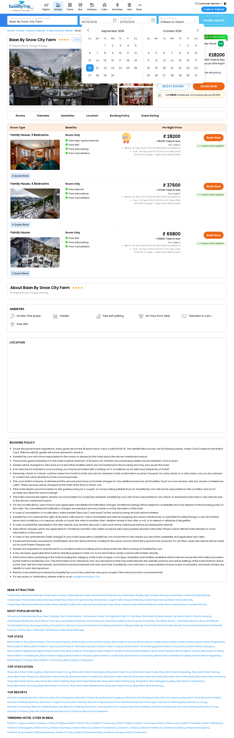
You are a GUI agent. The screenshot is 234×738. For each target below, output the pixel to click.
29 (105, 75)
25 (128, 68)
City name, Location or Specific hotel (30, 18)
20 (89, 68)
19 (135, 60)
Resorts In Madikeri (140, 706)
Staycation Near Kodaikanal (85, 676)
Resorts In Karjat (16, 697)
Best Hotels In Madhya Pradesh (173, 655)
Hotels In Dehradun (135, 732)
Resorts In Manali (74, 706)
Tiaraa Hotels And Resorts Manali (202, 625)
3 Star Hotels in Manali (60, 31)
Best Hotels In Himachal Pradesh (91, 642)
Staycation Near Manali (205, 672)
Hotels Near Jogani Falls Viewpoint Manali (118, 600)
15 (105, 60)
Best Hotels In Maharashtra (179, 642)
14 (97, 60)
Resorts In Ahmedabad (44, 711)
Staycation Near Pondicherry (187, 681)
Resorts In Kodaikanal (95, 711)
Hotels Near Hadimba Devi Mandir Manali (131, 604)
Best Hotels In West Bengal (140, 646)
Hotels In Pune (64, 732)
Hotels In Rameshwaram (88, 732)
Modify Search (213, 20)
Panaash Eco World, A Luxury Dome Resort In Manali (80, 625)
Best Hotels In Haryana (80, 655)
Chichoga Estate (39, 625)
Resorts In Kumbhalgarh (139, 697)
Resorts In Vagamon (52, 702)
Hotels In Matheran (151, 727)
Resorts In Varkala (96, 706)
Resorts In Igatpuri (113, 697)
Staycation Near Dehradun (178, 676)
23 (112, 68)
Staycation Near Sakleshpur (88, 672)
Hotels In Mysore (81, 727)
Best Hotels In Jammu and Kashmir (50, 642)
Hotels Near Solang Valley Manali (62, 595)
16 (112, 60)
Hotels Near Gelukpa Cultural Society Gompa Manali (75, 604)
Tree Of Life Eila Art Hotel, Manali (162, 625)
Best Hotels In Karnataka (139, 655)
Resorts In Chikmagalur (172, 702)
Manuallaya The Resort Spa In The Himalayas (184, 616)
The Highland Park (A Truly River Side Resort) (130, 616)
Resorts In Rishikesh (121, 702)
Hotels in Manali (36, 31)
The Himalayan (95, 621)
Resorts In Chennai (70, 711)
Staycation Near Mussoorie (23, 681)
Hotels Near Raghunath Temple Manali (144, 595)
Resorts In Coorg (197, 702)
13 (89, 60)
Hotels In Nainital (190, 723)
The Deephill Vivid (17, 625)
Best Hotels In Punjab (19, 660)
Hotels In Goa (15, 732)
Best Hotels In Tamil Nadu (48, 660)
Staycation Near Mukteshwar (87, 685)
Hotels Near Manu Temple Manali (73, 600)
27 (89, 75)
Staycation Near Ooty (144, 672)
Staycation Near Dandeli (147, 676)
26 (135, 68)
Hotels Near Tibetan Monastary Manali (29, 600)
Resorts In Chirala (76, 702)
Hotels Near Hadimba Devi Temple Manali (181, 604)
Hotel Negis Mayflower (20, 621)
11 (128, 53)
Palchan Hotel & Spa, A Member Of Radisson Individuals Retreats (45, 630)
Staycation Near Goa (118, 672)
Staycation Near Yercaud (22, 685)
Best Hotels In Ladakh (149, 642)
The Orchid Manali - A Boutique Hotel (81, 616)
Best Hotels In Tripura (44, 646)
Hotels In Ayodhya (174, 727)
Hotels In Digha (57, 723)
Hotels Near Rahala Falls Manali (102, 595)
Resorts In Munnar (38, 697)
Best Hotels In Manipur (201, 646)
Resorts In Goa (191, 697)
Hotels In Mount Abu (78, 723)
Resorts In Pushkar (18, 711)
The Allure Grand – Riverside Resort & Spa (180, 621)
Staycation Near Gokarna (210, 676)
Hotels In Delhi (124, 723)
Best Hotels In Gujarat (52, 655)
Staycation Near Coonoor (53, 685)
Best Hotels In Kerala (124, 642)
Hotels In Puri (40, 727)
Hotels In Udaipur (37, 723)
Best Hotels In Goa (18, 642)
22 (105, 68)
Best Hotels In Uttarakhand (73, 646)
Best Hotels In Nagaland (207, 655)
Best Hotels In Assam (188, 651)
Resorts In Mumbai (188, 706)
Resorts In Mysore (98, 702)
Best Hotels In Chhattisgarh (23, 655)
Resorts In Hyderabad (89, 697)
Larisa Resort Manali (73, 621)
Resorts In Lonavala (18, 706)
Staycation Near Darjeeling (174, 672)
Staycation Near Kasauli (54, 676)
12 (135, 53)
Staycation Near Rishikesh (85, 681)
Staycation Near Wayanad (23, 676)
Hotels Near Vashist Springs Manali (189, 595)
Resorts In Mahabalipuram (47, 706)
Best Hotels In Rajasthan (210, 642)
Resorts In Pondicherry (168, 697)
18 (128, 60)
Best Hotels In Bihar (212, 651)
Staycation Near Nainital (55, 681)
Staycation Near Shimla (117, 676)
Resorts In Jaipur (117, 706)
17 (120, 60)
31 (196, 75)
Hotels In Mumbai (60, 727)
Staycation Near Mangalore (152, 681)
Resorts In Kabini (211, 697)
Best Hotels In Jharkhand (108, 655)
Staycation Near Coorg (57, 672)
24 (120, 68)
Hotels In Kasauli (113, 732)
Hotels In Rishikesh (211, 723)
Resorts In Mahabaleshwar (23, 702)
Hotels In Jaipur (16, 723)
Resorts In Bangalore (62, 697)
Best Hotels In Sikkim (19, 646)
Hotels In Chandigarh (19, 727)
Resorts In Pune (209, 706)
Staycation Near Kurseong (148, 685)
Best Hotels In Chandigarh (81, 651)
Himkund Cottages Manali (127, 625)
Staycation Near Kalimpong (118, 681)
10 (120, 53)
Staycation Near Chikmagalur (24, 672)
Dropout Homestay (143, 621)
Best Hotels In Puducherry (172, 646)
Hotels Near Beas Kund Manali (25, 604)
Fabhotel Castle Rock (117, 621)
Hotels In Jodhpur (128, 727)
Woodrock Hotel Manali (21, 616)
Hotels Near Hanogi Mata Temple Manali (168, 600)
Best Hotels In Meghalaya (22, 651)
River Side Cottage (47, 616)
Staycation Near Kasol (118, 685)
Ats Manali (212, 621)
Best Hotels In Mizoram (51, 651)
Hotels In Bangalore (197, 727)
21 (97, 68)
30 (112, 75)
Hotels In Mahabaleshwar (39, 732)
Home (10, 31)
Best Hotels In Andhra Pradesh (116, 651)
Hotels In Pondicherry (104, 727)
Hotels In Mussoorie (167, 723)
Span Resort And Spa (47, 621)
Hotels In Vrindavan (102, 723)
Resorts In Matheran (164, 706)
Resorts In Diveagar (145, 702)
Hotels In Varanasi (144, 723)
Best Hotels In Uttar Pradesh (107, 646)
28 (97, 75)
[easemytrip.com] (21, 10)
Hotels (20, 31)
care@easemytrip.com (86, 576)
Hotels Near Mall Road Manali (24, 595)
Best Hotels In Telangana (78, 660)
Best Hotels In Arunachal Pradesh (154, 651)
